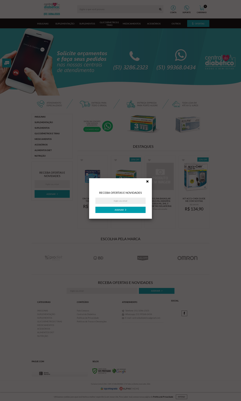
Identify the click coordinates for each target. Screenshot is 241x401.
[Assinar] (120, 212)
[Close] (148, 184)
